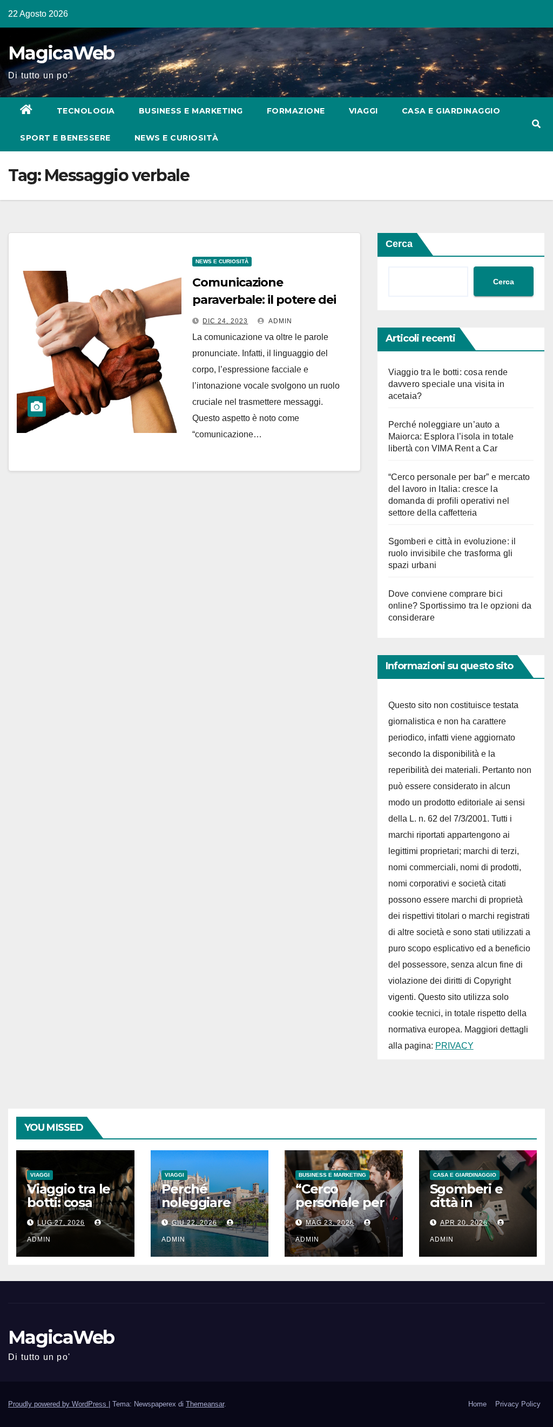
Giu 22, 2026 (194, 1222)
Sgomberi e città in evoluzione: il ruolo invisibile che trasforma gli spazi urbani (452, 553)
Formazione (296, 111)
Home (477, 1404)
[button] (536, 124)
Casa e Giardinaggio (451, 111)
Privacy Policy (518, 1404)
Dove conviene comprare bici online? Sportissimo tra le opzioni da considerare (459, 605)
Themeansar (205, 1404)
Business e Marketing (191, 111)
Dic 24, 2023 (225, 321)
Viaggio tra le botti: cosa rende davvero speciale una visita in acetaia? (448, 384)
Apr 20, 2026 (464, 1222)
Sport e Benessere (65, 138)
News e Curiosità (176, 138)
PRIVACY (454, 1045)
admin (279, 321)
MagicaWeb (61, 53)
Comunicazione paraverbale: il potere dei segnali (263, 299)
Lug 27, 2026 (61, 1222)
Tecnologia (86, 111)
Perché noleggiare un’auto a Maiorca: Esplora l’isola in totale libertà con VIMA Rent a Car (451, 436)
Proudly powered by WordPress (58, 1404)
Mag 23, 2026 (330, 1222)
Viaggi (363, 111)
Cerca (399, 243)
